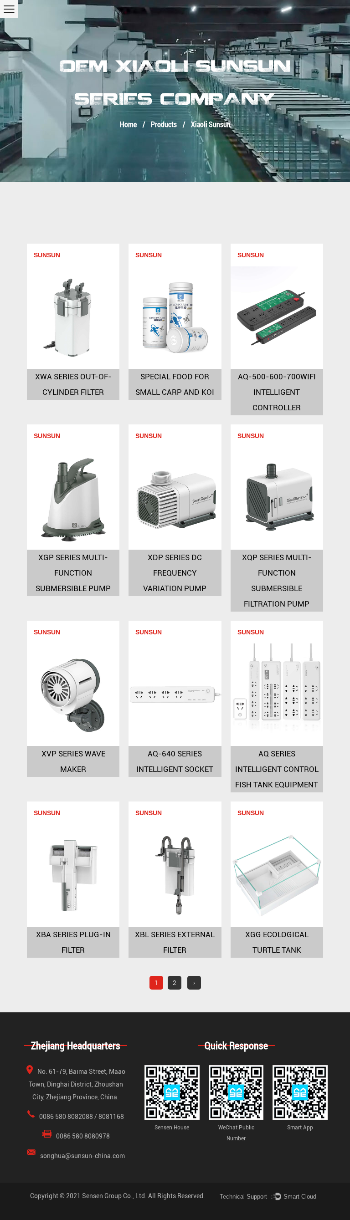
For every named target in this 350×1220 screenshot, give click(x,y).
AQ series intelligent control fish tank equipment (277, 769)
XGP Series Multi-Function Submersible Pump (73, 573)
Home (128, 124)
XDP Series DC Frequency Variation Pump (174, 573)
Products (164, 124)
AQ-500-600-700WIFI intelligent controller (277, 392)
